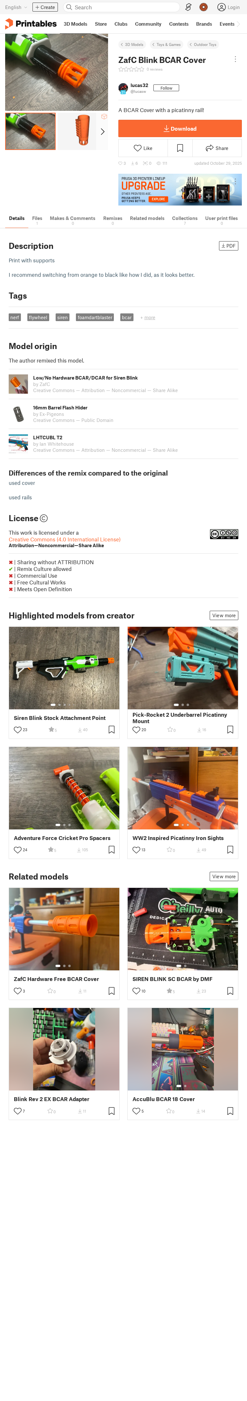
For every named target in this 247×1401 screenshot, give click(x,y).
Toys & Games (169, 44)
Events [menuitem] (227, 24)
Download (184, 128)
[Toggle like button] (18, 730)
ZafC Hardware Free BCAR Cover (56, 979)
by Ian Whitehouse (53, 444)
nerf (14, 317)
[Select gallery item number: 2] (59, 705)
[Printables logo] (31, 24)
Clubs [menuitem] (120, 24)
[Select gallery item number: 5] (74, 705)
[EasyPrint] (188, 7)
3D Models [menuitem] (75, 24)
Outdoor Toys (205, 44)
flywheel (38, 317)
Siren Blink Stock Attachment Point (59, 718)
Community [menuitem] (148, 24)
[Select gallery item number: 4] (70, 705)
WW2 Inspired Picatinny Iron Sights (178, 838)
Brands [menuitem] (204, 24)
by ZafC (41, 384)
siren (62, 317)
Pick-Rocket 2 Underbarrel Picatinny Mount (180, 718)
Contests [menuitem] (178, 24)
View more (224, 615)
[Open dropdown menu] (235, 59)
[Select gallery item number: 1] (53, 705)
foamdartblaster (95, 317)
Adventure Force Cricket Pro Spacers (62, 838)
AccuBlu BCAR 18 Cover (164, 1099)
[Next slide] (102, 131)
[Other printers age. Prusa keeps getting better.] (180, 190)
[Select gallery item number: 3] (64, 705)
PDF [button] (231, 246)
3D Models (134, 44)
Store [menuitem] (101, 24)
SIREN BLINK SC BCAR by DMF (173, 979)
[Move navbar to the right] (238, 23)
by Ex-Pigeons (48, 414)
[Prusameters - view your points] (203, 7)
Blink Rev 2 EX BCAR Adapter (51, 1099)
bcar (127, 317)
